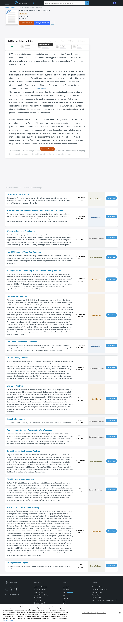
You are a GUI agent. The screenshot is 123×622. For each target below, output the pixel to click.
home (7, 7)
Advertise (66, 589)
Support (65, 601)
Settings (70, 41)
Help (64, 603)
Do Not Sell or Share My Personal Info (94, 613)
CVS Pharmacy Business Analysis (34, 10)
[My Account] (115, 3)
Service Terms (96, 598)
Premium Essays (40, 589)
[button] (7, 4)
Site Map (66, 598)
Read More (111, 198)
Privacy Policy (96, 595)
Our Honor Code (97, 592)
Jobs (64, 592)
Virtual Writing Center (41, 595)
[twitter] (12, 590)
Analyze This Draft (42, 23)
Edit (55, 41)
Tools (62, 41)
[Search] (87, 3)
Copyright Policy (97, 587)
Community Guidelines (99, 589)
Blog (64, 595)
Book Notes (38, 600)
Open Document (26, 23)
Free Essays (38, 592)
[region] (61, 613)
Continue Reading (47, 149)
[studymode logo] (28, 3)
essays (13, 7)
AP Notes (37, 598)
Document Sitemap (40, 587)
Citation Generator (40, 603)
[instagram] (17, 590)
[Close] (120, 613)
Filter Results (81, 41)
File (50, 41)
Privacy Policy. (8, 620)
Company (66, 587)
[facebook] (7, 590)
